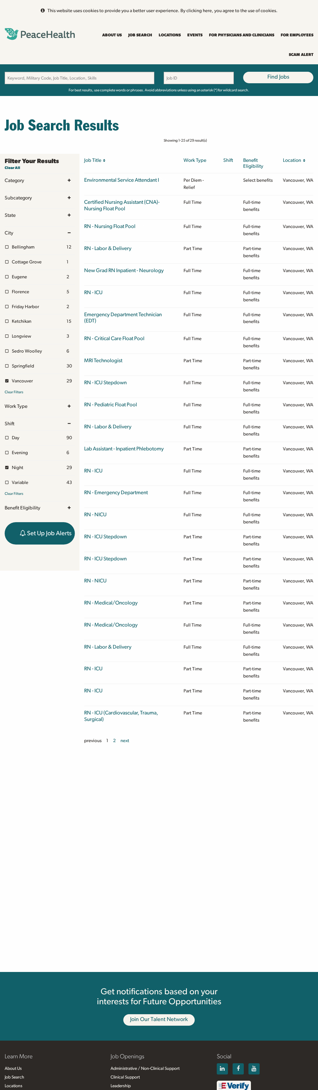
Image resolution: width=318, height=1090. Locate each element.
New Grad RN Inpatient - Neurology (124, 270)
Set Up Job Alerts (48, 533)
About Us (112, 35)
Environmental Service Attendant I (121, 180)
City (9, 232)
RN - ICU (93, 292)
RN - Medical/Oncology (111, 602)
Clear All (12, 168)
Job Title (93, 160)
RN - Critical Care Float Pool (114, 338)
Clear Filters (14, 392)
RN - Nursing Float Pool (109, 226)
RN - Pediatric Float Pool (110, 404)
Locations (170, 35)
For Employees (297, 35)
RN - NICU (95, 514)
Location (293, 160)
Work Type (16, 406)
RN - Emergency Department (116, 492)
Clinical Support (125, 1077)
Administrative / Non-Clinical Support (145, 1068)
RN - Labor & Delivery (107, 248)
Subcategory (18, 197)
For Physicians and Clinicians (241, 35)
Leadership (121, 1086)
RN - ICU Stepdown (105, 382)
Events (194, 35)
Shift (9, 423)
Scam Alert (301, 55)
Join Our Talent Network (159, 1019)
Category (14, 180)
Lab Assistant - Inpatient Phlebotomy (124, 448)
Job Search (140, 35)
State (10, 215)
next (124, 740)
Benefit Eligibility (22, 507)
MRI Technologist (103, 360)
